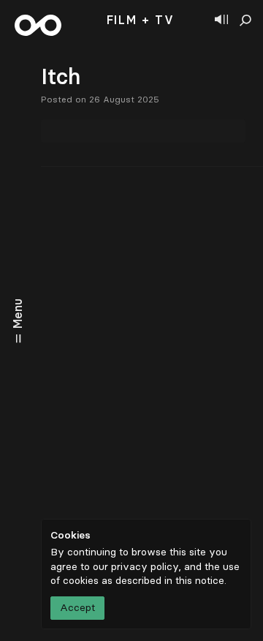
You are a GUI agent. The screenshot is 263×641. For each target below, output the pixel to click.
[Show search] (245, 20)
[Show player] (221, 20)
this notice (199, 580)
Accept (77, 607)
